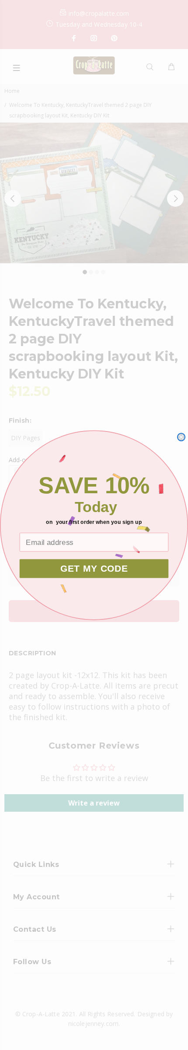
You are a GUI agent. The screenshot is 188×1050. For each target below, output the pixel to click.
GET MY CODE (94, 568)
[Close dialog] (181, 437)
